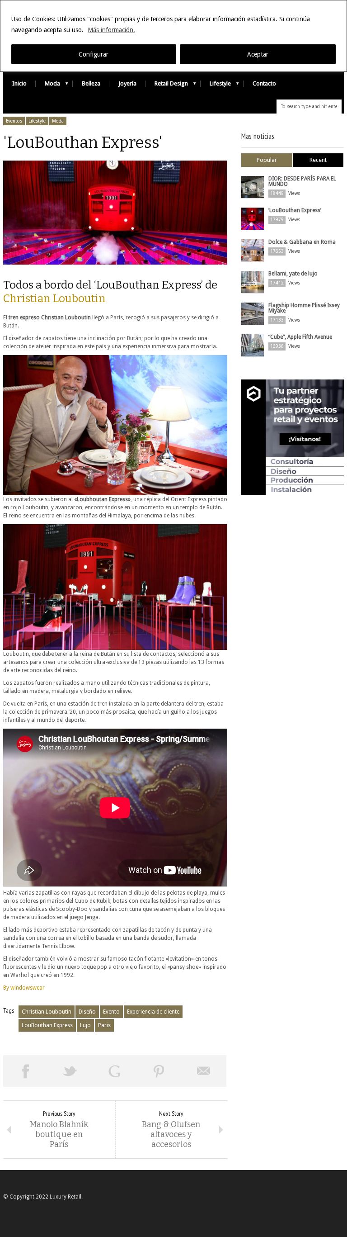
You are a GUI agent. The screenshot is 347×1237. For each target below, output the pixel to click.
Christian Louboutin (54, 298)
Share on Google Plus (114, 1071)
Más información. (111, 29)
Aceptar (257, 54)
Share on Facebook (25, 1071)
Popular (267, 159)
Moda (48, 85)
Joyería (127, 83)
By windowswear (24, 988)
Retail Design (166, 85)
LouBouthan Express (47, 1025)
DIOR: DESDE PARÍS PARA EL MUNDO (302, 181)
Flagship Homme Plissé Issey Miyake (304, 308)
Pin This (159, 1071)
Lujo (85, 1025)
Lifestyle (216, 85)
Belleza (91, 83)
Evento (111, 1012)
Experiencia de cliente (153, 1012)
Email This (204, 1071)
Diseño (87, 1012)
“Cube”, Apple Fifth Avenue (300, 337)
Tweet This (70, 1071)
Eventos (14, 120)
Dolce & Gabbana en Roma (302, 242)
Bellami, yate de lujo (293, 273)
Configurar (93, 54)
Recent (318, 159)
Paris (104, 1025)
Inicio (19, 83)
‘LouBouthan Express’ (294, 210)
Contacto (264, 83)
